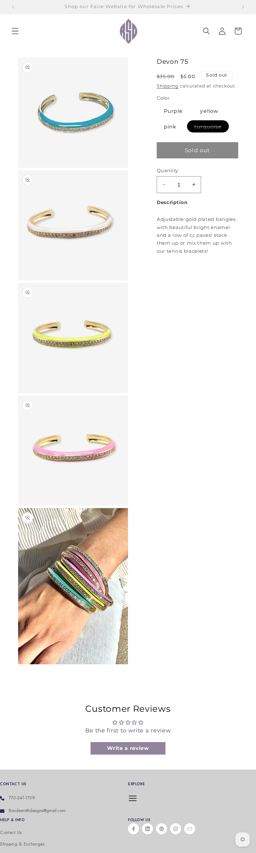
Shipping (167, 85)
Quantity (167, 170)
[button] (15, 31)
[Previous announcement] (13, 7)
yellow (209, 111)
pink (170, 126)
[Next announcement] (243, 7)
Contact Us (11, 833)
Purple (173, 111)
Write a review (128, 748)
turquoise (211, 127)
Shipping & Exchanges (22, 844)
